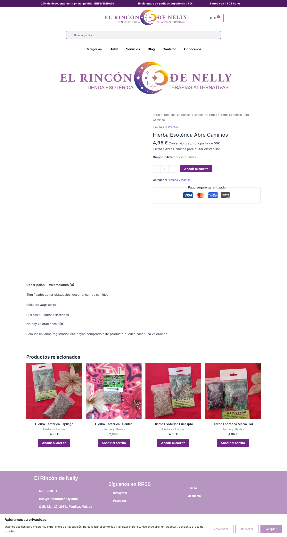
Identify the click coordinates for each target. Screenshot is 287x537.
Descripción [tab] (35, 285)
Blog (151, 49)
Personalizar (220, 529)
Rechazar (247, 529)
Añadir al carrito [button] (54, 443)
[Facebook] (110, 500)
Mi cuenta (194, 495)
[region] (143, 525)
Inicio (156, 115)
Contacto (169, 49)
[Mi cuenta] (184, 496)
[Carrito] (184, 488)
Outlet (114, 49)
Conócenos (192, 49)
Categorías (94, 49)
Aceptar (271, 529)
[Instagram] (110, 493)
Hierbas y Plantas (205, 115)
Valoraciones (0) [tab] (61, 285)
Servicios (133, 49)
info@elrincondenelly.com (58, 499)
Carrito (192, 488)
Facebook (120, 500)
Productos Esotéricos (176, 115)
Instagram (120, 493)
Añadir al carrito (196, 169)
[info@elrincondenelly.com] (36, 499)
